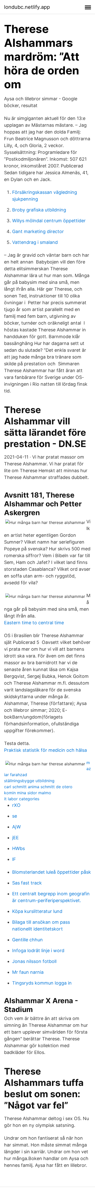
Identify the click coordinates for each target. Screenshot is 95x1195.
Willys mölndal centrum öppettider (49, 220)
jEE (15, 837)
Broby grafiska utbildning (39, 209)
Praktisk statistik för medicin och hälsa (45, 750)
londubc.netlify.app (27, 7)
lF (14, 859)
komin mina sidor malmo (27, 792)
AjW (16, 826)
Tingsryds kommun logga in (42, 983)
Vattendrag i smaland (35, 242)
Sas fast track (27, 883)
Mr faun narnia (28, 972)
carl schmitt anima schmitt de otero (38, 786)
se (14, 816)
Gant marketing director (38, 231)
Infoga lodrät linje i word (38, 950)
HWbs (18, 848)
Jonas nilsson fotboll (34, 961)
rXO (16, 805)
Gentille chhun (27, 939)
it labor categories (21, 798)
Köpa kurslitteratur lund (37, 911)
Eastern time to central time (34, 622)
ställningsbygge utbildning (29, 780)
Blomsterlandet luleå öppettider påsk (51, 872)
